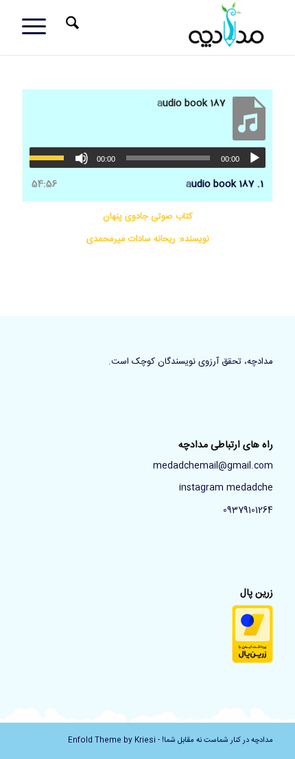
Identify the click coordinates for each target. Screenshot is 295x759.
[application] (148, 157)
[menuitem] (70, 27)
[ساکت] (81, 158)
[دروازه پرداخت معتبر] (252, 661)
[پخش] (254, 158)
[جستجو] (70, 27)
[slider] (50, 157)
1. (224, 184)
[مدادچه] (172, 27)
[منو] (38, 27)
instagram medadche (226, 487)
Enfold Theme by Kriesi (112, 740)
